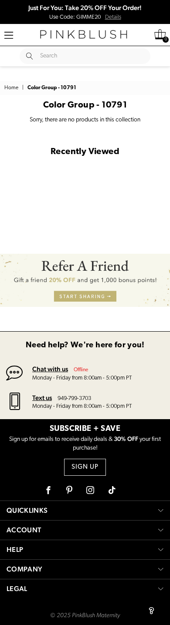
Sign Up (85, 467)
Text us (42, 397)
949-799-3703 (74, 398)
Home (11, 88)
